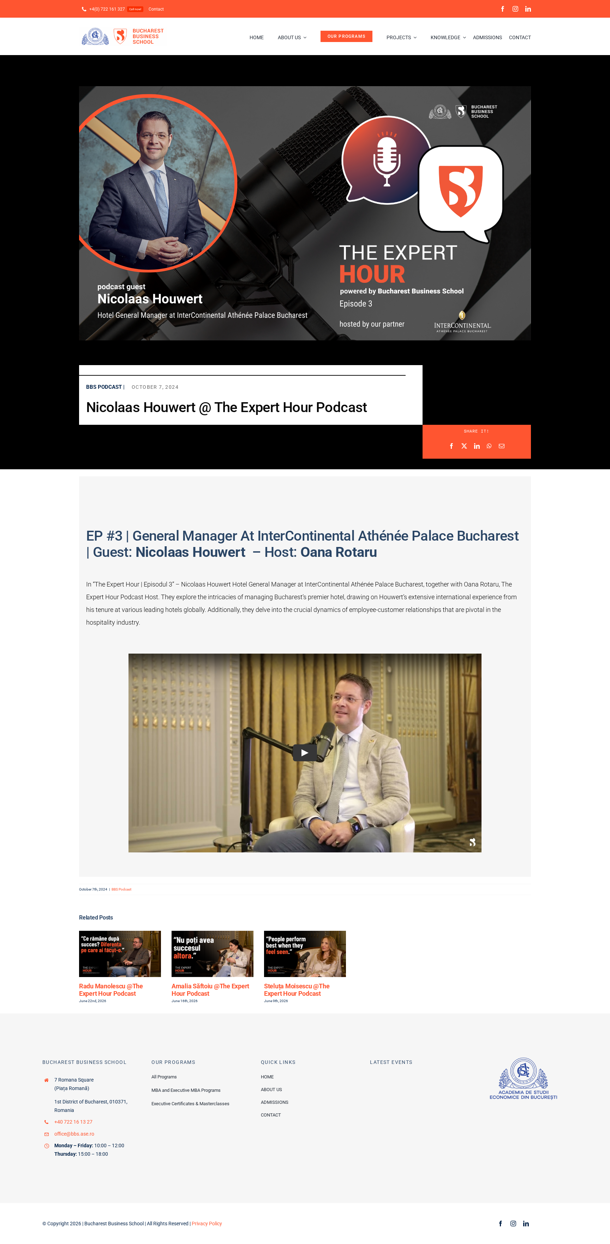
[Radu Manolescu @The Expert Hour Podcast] (120, 934)
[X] (464, 446)
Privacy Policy (207, 1223)
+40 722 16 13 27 (73, 1122)
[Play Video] (305, 752)
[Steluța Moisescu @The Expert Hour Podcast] (305, 934)
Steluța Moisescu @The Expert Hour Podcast (296, 989)
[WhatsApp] (489, 446)
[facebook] (503, 9)
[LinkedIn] (477, 446)
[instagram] (515, 9)
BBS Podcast (121, 889)
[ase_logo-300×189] (523, 1060)
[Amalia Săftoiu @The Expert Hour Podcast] (212, 934)
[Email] (501, 446)
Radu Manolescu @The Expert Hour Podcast (111, 989)
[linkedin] (528, 9)
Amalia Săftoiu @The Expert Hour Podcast (210, 989)
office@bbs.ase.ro (74, 1134)
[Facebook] (451, 446)
